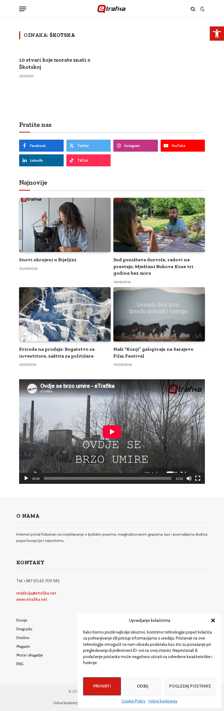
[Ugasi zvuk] (189, 478)
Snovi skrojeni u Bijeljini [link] (47, 260)
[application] (112, 431)
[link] (217, 33)
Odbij (142, 686)
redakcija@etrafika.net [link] (36, 593)
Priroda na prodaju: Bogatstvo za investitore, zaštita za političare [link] (57, 352)
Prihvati (102, 686)
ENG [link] (19, 663)
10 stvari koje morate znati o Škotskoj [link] (54, 63)
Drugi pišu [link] (24, 628)
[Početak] (26, 478)
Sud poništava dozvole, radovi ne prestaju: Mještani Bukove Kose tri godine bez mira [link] (153, 266)
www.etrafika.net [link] (31, 599)
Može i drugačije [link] (29, 655)
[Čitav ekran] (198, 478)
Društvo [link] (23, 637)
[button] (213, 620)
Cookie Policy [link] (134, 701)
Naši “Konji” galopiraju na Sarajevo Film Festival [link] (153, 352)
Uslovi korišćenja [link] (162, 701)
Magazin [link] (23, 646)
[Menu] (22, 9)
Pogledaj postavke (190, 686)
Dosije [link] (21, 620)
